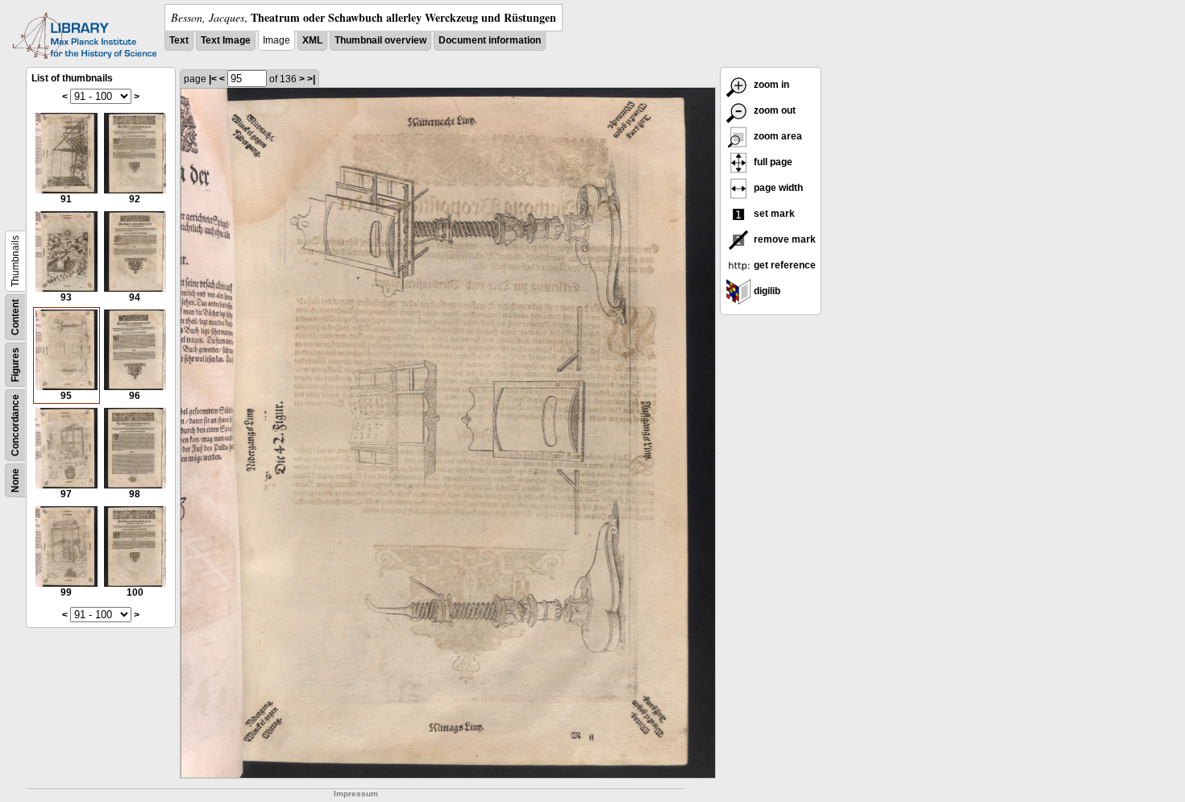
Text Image (226, 40)
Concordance (15, 425)
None (15, 480)
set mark (773, 213)
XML (312, 40)
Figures (15, 364)
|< (213, 79)
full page (771, 162)
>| (311, 79)
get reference (783, 265)
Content (15, 317)
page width (777, 187)
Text (179, 40)
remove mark (783, 239)
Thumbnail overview (380, 40)
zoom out (773, 110)
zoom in (770, 84)
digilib (765, 291)
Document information (490, 40)
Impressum (356, 793)
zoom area (776, 136)
